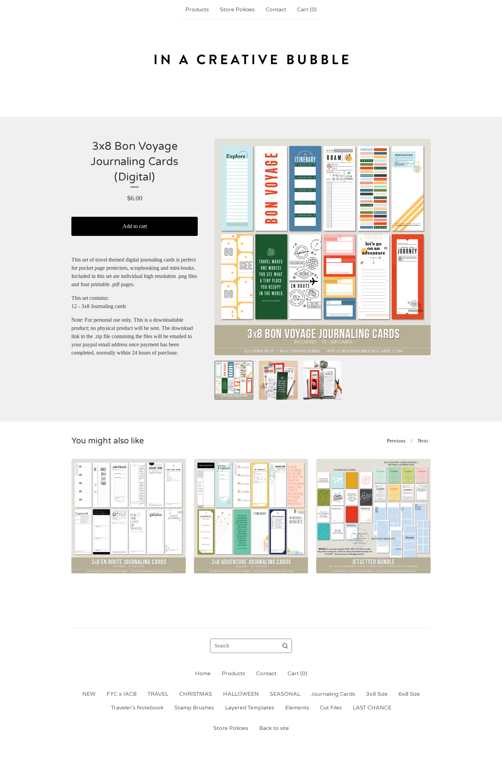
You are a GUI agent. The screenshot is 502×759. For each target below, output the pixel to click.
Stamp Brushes (194, 707)
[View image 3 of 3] (322, 380)
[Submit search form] (285, 646)
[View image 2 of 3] (278, 380)
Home (203, 673)
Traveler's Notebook (137, 707)
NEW (89, 694)
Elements (297, 707)
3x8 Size (377, 694)
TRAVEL (158, 694)
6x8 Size (409, 694)
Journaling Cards (333, 694)
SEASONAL (285, 694)
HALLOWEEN (241, 694)
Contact (276, 9)
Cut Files (331, 707)
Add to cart (135, 226)
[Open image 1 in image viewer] (322, 247)
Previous (396, 440)
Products (197, 9)
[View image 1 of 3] (233, 380)
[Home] (251, 68)
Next (423, 440)
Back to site (274, 728)
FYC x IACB (122, 694)
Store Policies (237, 9)
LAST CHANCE (372, 707)
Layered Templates (249, 707)
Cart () (307, 9)
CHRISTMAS (195, 694)
